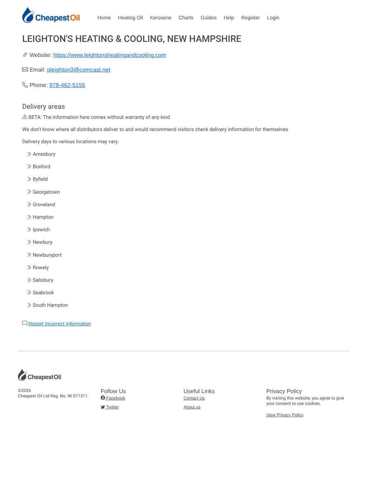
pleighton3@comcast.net (78, 70)
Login (273, 17)
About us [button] (192, 407)
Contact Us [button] (194, 398)
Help (229, 17)
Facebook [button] (115, 398)
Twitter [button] (112, 407)
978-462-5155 (67, 85)
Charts (186, 17)
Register (250, 17)
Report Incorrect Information (59, 323)
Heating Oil (130, 17)
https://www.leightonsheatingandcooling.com (109, 55)
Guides (208, 17)
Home (104, 17)
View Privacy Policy (285, 414)
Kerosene (161, 17)
